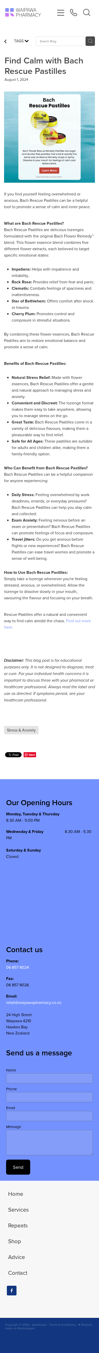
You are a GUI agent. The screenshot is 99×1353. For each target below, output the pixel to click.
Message (13, 1127)
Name (11, 1070)
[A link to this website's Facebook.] (11, 1290)
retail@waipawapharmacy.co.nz (33, 1002)
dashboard (39, 1324)
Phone (11, 1089)
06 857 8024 (17, 967)
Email (10, 1108)
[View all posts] (5, 42)
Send (18, 1167)
